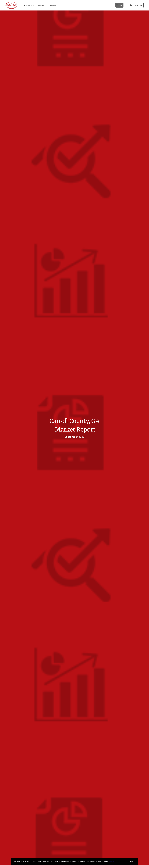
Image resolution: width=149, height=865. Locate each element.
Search (41, 5)
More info (112, 861)
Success (52, 5)
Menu (120, 5)
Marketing (29, 5)
